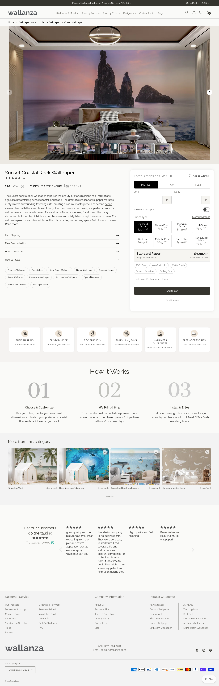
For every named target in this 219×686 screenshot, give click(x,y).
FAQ (41, 628)
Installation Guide (48, 614)
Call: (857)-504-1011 (109, 645)
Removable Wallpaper (39, 277)
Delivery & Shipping (15, 609)
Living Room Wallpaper (59, 270)
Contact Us (101, 623)
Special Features (91, 277)
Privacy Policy (102, 618)
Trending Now (190, 609)
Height (177, 192)
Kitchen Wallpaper (159, 618)
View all (109, 496)
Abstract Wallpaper (193, 623)
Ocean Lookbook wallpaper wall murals (124, 488)
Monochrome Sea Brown (174, 488)
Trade (8, 628)
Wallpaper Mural (27, 22)
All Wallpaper (157, 605)
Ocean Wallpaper (73, 22)
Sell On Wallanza (48, 623)
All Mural (188, 605)
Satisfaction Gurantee (16, 623)
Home (11, 22)
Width (137, 192)
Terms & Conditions (105, 614)
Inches (146, 185)
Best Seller (189, 614)
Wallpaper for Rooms (17, 284)
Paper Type (11, 618)
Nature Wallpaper (50, 22)
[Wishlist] (201, 12)
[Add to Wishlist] (53, 452)
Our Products (12, 605)
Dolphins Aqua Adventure (71, 488)
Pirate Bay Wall (15, 488)
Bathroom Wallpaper (161, 628)
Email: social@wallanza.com (109, 649)
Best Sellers (37, 270)
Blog (97, 628)
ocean (108, 204)
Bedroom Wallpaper (16, 270)
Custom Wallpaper (160, 609)
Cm (172, 185)
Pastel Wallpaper (15, 277)
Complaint (44, 618)
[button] (67, 13)
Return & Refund (47, 609)
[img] (40, 538)
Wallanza (15, 681)
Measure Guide (13, 614)
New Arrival (156, 614)
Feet (198, 185)
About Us (100, 605)
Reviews (9, 632)
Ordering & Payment (49, 605)
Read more (11, 224)
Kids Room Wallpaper (194, 618)
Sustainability (102, 609)
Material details (201, 217)
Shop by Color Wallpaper (67, 277)
